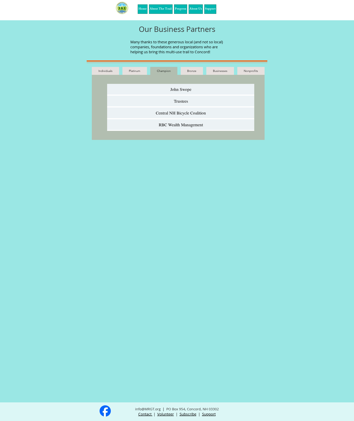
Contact (145, 414)
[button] (161, 9)
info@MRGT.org (148, 409)
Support (209, 414)
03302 (214, 409)
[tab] (105, 71)
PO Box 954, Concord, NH (187, 409)
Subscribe (188, 414)
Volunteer (165, 414)
